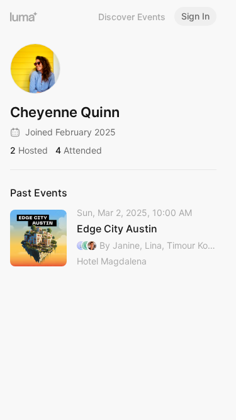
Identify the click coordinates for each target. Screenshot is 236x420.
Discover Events (132, 16)
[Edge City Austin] (113, 238)
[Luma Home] (24, 16)
